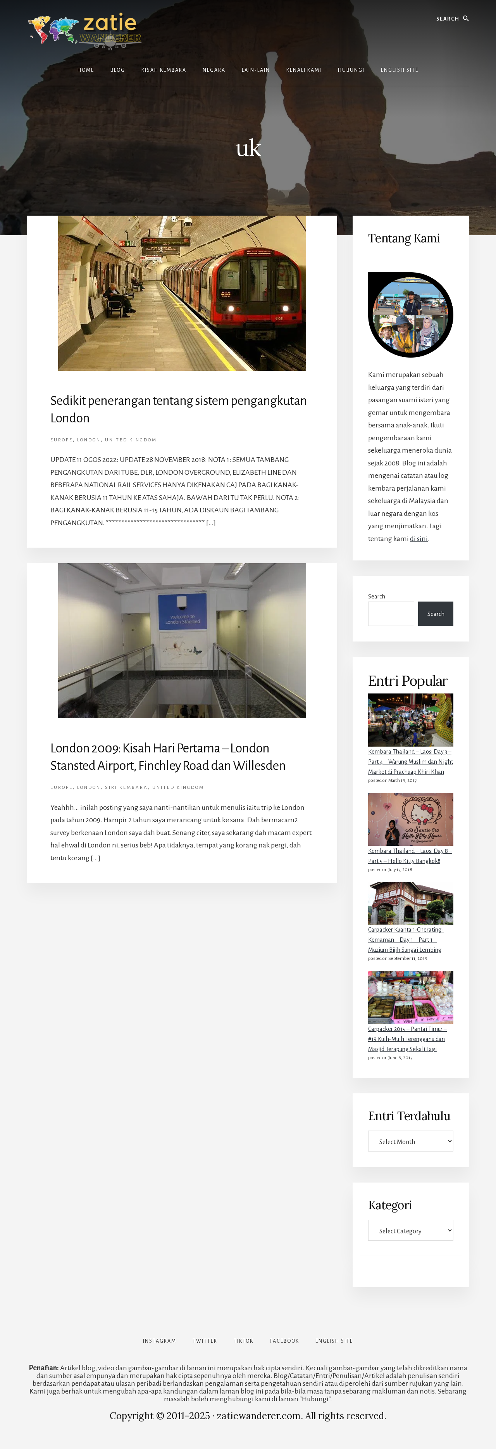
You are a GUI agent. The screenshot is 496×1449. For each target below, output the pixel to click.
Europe (61, 440)
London (89, 440)
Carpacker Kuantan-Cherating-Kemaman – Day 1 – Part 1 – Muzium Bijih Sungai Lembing (406, 940)
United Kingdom (131, 440)
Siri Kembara (126, 787)
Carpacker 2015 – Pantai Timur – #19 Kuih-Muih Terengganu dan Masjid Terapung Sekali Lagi (407, 1039)
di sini (419, 539)
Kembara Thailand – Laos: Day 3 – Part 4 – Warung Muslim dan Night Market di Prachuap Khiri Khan (410, 762)
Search (376, 596)
